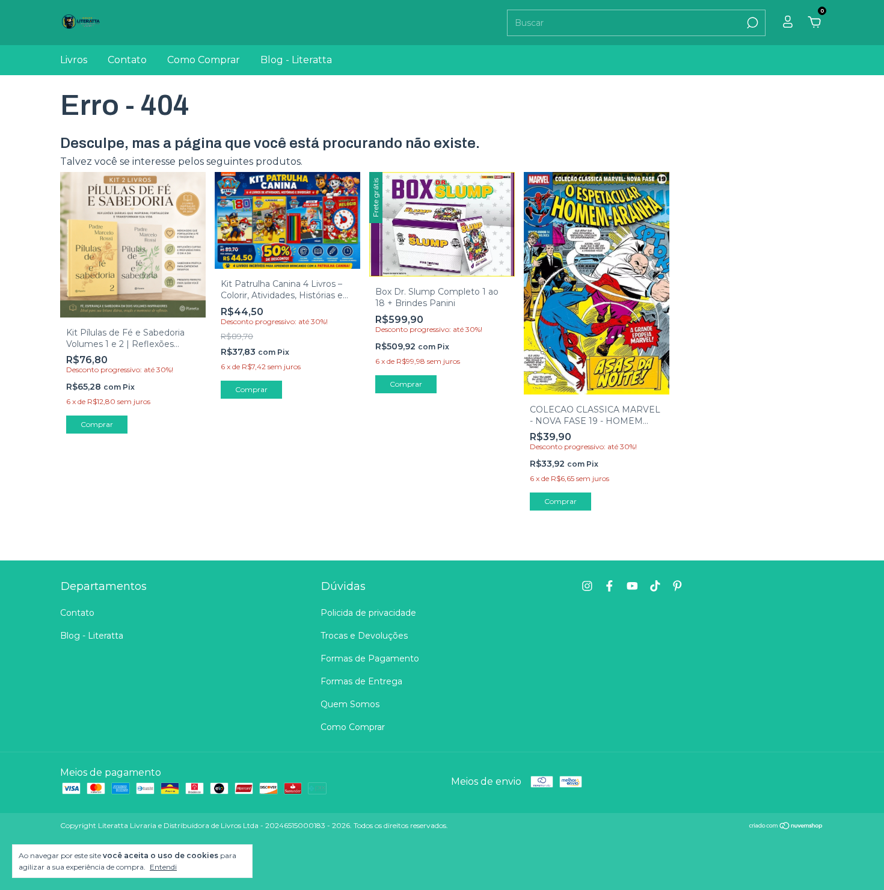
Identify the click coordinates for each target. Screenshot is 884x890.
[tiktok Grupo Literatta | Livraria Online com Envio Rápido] (655, 586)
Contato (127, 60)
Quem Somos (350, 704)
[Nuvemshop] (786, 826)
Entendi (163, 866)
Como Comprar (203, 60)
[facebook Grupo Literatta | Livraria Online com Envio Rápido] (609, 586)
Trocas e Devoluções (364, 635)
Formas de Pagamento (370, 658)
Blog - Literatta (296, 60)
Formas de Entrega (361, 681)
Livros (73, 60)
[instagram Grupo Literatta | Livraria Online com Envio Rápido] (587, 586)
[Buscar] (751, 23)
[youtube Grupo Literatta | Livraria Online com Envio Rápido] (632, 586)
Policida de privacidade (368, 612)
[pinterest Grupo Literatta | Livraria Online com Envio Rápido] (677, 586)
